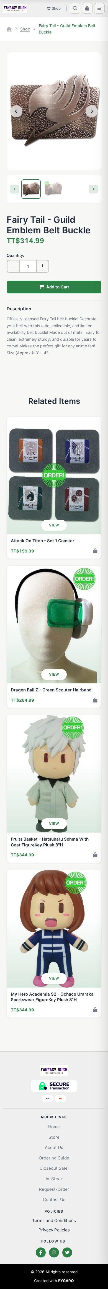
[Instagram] (54, 1252)
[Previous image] (16, 111)
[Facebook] (41, 1252)
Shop (25, 29)
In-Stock (54, 1178)
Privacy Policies (54, 1230)
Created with (54, 1280)
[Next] (93, 189)
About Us (54, 1147)
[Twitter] (67, 1252)
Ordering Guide (54, 1158)
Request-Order (54, 1189)
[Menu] (99, 8)
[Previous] (14, 189)
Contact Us (54, 1199)
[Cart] (87, 8)
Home (54, 1126)
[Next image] (92, 111)
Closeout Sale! (54, 1168)
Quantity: (15, 255)
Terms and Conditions (54, 1220)
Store (54, 1137)
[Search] (75, 8)
